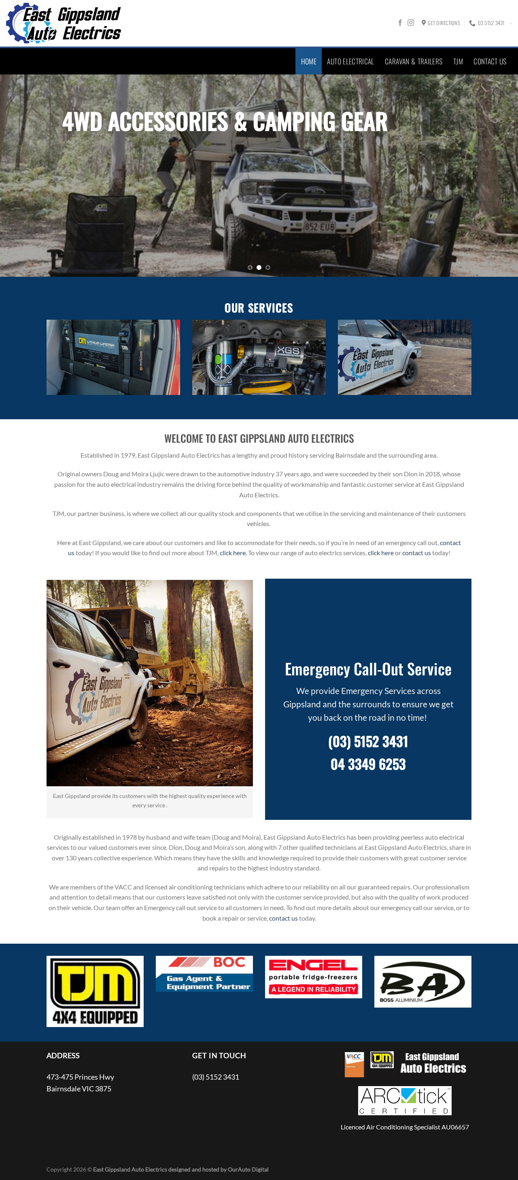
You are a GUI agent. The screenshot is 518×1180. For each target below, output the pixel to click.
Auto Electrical (350, 61)
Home (308, 61)
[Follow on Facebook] (400, 23)
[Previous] (20, 175)
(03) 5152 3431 (368, 741)
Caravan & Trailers (413, 61)
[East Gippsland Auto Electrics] (64, 23)
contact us (416, 552)
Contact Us (490, 61)
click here (381, 552)
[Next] (497, 175)
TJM (458, 61)
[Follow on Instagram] (411, 23)
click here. (233, 552)
